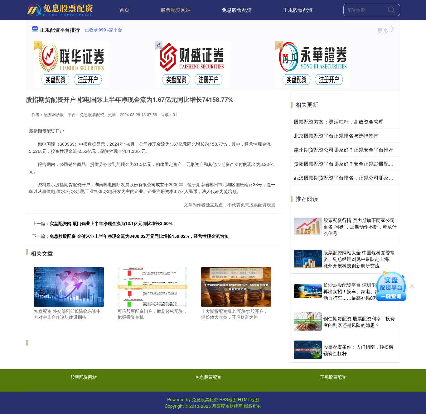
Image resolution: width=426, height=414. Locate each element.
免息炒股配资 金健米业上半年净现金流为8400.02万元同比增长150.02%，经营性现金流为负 (139, 236)
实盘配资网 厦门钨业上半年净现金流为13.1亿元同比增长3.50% (111, 223)
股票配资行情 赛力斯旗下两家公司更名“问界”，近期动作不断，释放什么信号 (360, 226)
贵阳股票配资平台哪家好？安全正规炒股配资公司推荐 (354, 163)
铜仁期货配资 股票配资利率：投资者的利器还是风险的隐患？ (359, 321)
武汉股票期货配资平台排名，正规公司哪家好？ (346, 177)
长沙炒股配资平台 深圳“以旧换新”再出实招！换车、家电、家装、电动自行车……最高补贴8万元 (358, 291)
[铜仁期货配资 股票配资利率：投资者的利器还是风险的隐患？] (308, 321)
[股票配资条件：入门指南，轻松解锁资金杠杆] (308, 350)
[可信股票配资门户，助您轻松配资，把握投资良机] (152, 286)
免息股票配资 (237, 9)
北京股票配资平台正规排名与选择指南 (336, 135)
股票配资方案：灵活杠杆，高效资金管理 (339, 121)
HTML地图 (248, 399)
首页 (124, 9)
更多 (383, 30)
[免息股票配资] (60, 9)
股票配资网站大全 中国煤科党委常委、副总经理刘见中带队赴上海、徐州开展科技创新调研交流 (359, 259)
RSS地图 (228, 399)
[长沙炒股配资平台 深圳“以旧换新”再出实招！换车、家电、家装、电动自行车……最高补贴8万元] (308, 291)
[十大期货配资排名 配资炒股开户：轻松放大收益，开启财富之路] (236, 286)
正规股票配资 (298, 9)
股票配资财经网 (227, 406)
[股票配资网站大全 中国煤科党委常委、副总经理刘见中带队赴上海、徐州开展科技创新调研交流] (308, 259)
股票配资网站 (176, 9)
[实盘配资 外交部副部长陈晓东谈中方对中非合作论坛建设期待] (69, 286)
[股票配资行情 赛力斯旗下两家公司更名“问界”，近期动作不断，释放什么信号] (308, 226)
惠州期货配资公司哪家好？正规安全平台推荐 (344, 149)
